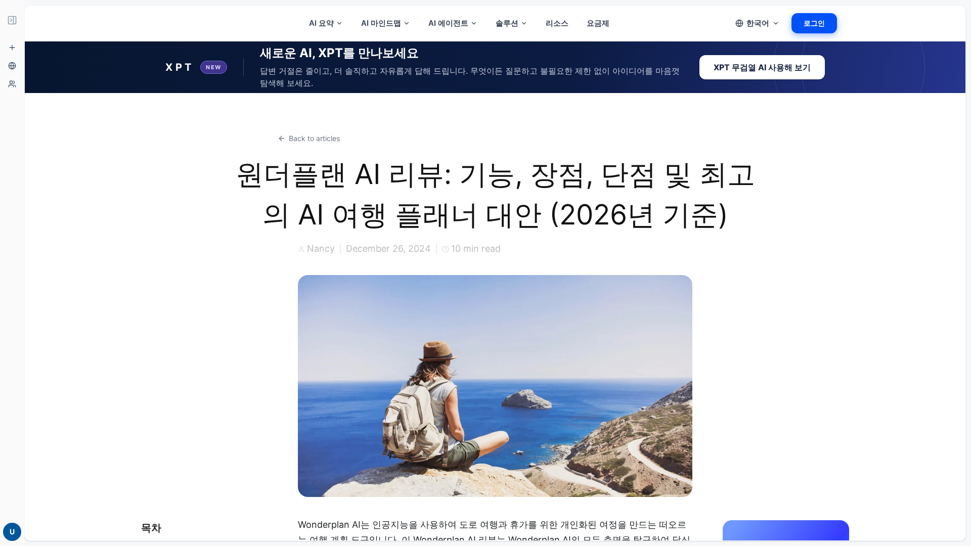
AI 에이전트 (448, 23)
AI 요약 (321, 23)
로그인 (814, 23)
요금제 (598, 23)
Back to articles (314, 138)
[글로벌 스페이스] (12, 66)
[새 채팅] (12, 47)
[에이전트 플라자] (12, 84)
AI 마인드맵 (381, 23)
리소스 (557, 23)
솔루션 (507, 23)
